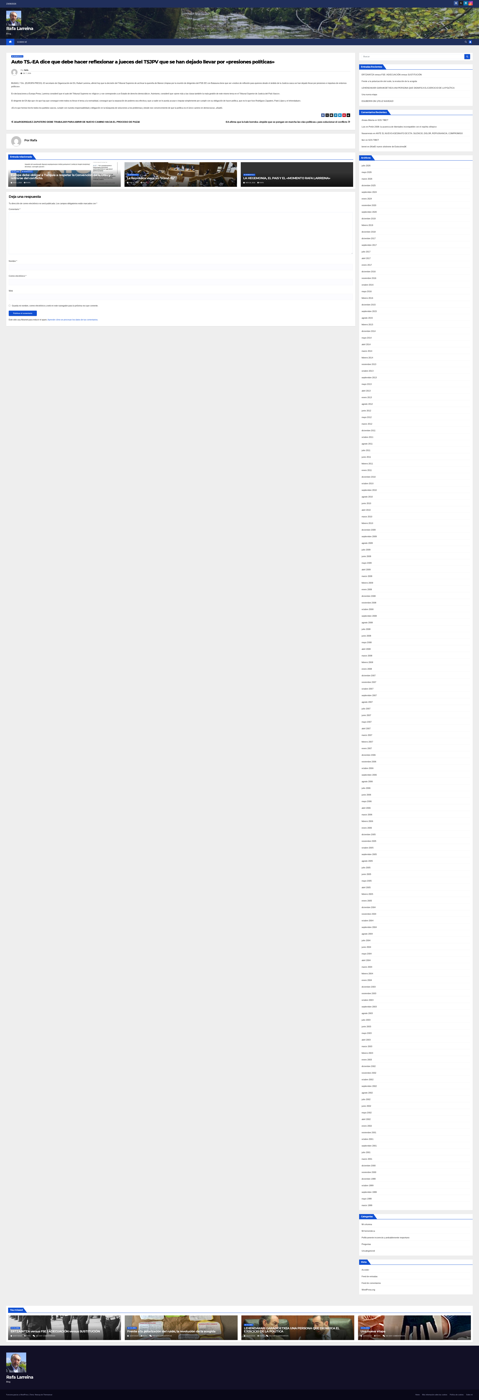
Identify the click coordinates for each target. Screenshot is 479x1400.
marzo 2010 (367, 517)
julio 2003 (366, 1020)
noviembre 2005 (369, 841)
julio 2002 (366, 1099)
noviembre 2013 (369, 364)
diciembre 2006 (369, 755)
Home (417, 1395)
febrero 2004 (367, 974)
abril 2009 (366, 570)
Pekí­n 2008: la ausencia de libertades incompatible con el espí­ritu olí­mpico (403, 127)
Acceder (365, 1270)
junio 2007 (366, 715)
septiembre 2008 (369, 616)
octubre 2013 (367, 371)
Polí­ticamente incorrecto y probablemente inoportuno (386, 1238)
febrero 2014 (367, 358)
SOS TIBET (383, 120)
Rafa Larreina (19, 28)
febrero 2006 (367, 821)
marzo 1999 (367, 1205)
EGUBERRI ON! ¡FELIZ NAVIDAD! (378, 101)
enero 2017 (367, 265)
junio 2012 (366, 411)
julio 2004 (366, 940)
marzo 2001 (367, 1159)
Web (11, 291)
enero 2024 (367, 199)
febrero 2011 (367, 464)
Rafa (26, 70)
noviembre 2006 (369, 762)
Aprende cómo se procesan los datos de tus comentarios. (73, 320)
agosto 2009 (367, 543)
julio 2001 (366, 1152)
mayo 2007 (367, 722)
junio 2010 (366, 503)
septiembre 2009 (369, 536)
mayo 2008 (367, 642)
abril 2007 (366, 728)
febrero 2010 (367, 523)
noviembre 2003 (369, 993)
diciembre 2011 (369, 430)
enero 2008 (367, 669)
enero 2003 (367, 1060)
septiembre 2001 (369, 1146)
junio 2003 (366, 1027)
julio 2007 (366, 709)
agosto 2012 (367, 404)
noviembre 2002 (369, 1073)
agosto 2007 (367, 702)
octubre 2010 (367, 483)
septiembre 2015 (369, 311)
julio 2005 (366, 868)
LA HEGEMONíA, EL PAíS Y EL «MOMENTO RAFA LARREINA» (286, 178)
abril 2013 (366, 391)
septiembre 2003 (369, 1007)
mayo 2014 (367, 338)
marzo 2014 (367, 351)
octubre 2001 (367, 1139)
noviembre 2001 (369, 1132)
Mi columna (15, 171)
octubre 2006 (367, 768)
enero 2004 (367, 980)
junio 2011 (366, 457)
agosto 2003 (367, 1013)
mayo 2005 (367, 881)
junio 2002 (366, 1106)
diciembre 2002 (369, 1066)
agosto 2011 (367, 444)
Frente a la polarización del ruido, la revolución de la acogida (389, 81)
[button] (466, 42)
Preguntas (366, 1244)
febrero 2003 (367, 1053)
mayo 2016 (367, 291)
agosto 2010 (367, 497)
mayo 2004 (367, 954)
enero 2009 (367, 589)
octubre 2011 (367, 437)
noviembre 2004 (369, 914)
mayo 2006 (367, 801)
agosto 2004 (367, 934)
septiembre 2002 (369, 1086)
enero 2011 (367, 470)
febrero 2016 (367, 298)
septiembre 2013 (369, 377)
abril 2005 (366, 887)
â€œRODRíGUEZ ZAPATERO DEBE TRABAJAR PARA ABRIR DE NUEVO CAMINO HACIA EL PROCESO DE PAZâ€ (77, 122)
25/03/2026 (367, 1336)
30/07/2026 (17, 1336)
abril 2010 (366, 510)
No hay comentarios (45, 1336)
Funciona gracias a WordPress (17, 1395)
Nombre (13, 261)
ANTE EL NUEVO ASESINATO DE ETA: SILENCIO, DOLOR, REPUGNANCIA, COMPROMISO (419, 133)
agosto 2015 (367, 318)
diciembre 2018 (369, 232)
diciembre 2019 (369, 219)
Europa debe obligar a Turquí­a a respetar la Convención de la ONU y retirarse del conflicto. (60, 176)
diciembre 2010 (369, 477)
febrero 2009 (367, 583)
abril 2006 (366, 808)
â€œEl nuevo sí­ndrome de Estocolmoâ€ (388, 147)
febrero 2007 (367, 742)
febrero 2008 (367, 662)
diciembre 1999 (369, 1179)
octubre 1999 (367, 1185)
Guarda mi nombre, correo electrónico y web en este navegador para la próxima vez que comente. (55, 306)
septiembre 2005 (369, 854)
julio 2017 (366, 252)
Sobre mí (22, 42)
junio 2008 (366, 636)
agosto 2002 (367, 1093)
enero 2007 (367, 748)
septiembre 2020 (369, 212)
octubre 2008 (367, 609)
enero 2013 (367, 397)
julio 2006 (366, 788)
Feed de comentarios (371, 1283)
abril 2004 (366, 960)
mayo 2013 (367, 384)
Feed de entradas (370, 1276)
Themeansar (47, 1395)
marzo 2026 (367, 179)
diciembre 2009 (369, 530)
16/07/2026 (134, 1336)
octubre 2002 (367, 1079)
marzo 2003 (367, 1046)
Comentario (14, 209)
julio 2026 (366, 166)
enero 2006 (367, 828)
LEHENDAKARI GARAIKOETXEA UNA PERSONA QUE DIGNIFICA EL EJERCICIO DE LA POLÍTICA (408, 88)
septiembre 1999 (369, 1192)
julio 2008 (366, 629)
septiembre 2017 (369, 245)
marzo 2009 (367, 576)
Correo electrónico (17, 276)
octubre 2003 (367, 1000)
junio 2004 (366, 947)
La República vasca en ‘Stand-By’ (150, 178)
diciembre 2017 (369, 238)
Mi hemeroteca (17, 56)
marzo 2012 (367, 424)
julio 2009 (366, 550)
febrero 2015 (367, 325)
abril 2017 (366, 258)
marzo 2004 (367, 967)
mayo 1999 (367, 1199)
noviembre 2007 (369, 682)
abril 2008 (366, 649)
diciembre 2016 (369, 272)
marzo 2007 (367, 735)
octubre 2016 (367, 285)
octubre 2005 (367, 848)
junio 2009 (366, 556)
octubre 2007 (367, 689)
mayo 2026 (367, 172)
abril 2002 (366, 1119)
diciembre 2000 (369, 1166)
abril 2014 (366, 344)
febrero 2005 (367, 894)
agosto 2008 (367, 623)
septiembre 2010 (369, 490)
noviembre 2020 (369, 205)
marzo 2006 (367, 815)
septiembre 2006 (369, 775)
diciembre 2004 (369, 907)
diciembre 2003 (369, 987)
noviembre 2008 (369, 603)
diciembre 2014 (369, 331)
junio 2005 (366, 874)
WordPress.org (368, 1290)
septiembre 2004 (369, 927)
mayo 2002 (367, 1113)
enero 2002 (367, 1126)
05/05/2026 (251, 1336)
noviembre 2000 (369, 1172)
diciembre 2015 (369, 305)
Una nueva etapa (369, 94)
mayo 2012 (367, 417)
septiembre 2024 (369, 192)
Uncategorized (368, 1251)
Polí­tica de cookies (457, 1395)
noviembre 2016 (369, 278)
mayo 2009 (367, 563)
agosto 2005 (367, 861)
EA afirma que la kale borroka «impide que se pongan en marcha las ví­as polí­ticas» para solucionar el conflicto (287, 122)
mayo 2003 (367, 1033)
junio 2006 (366, 795)
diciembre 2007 (369, 676)
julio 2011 (366, 450)
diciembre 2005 (369, 834)
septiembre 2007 (369, 695)
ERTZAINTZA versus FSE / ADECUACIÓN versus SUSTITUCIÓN (392, 75)
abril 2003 (366, 1040)
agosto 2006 (367, 781)
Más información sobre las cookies (434, 1395)
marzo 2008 (367, 656)
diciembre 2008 (369, 596)
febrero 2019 (367, 225)
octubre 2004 (367, 921)
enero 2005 (367, 901)
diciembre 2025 (369, 185)
